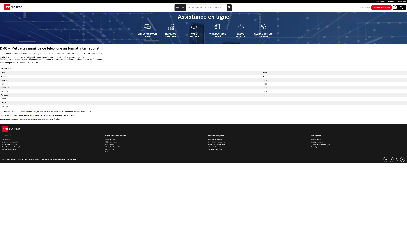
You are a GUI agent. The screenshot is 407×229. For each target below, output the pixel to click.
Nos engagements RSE (9, 144)
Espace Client (402, 1)
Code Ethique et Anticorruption (12, 147)
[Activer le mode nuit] (399, 7)
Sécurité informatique (215, 149)
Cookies (20, 159)
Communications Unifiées (216, 144)
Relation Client (110, 149)
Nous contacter (380, 1)
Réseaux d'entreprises (215, 139)
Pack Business (109, 144)
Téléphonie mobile (111, 142)
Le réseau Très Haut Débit (10, 142)
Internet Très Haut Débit (112, 147)
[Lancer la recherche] (229, 7)
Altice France (72, 159)
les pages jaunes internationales (32, 119)
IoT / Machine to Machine (216, 142)
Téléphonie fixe (110, 139)
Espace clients (316, 139)
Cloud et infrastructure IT (216, 147)
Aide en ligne (365, 7)
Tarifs (107, 152)
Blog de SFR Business (9, 149)
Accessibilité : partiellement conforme (53, 159)
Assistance (391, 1)
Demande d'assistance (381, 7)
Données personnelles (32, 159)
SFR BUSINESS (6, 136)
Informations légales (9, 159)
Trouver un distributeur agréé (320, 144)
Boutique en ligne (317, 142)
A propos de (6, 139)
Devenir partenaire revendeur (320, 147)
